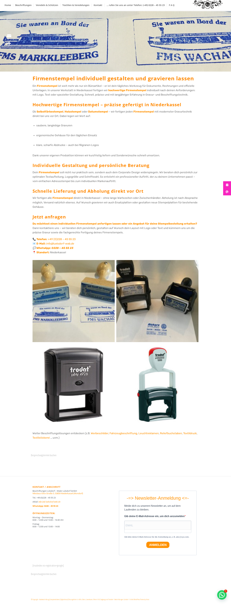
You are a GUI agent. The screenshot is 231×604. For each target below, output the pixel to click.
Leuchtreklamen (148, 433)
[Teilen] (9, 43)
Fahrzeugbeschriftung (123, 433)
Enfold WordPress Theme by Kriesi (139, 599)
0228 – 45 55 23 (62, 248)
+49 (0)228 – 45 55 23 (62, 239)
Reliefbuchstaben (171, 433)
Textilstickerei (41, 437)
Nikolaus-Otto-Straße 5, (58, 493)
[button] (222, 595)
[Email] (9, 36)
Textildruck (190, 433)
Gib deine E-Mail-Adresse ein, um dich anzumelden (154, 516)
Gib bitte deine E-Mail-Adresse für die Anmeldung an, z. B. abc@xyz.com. (156, 537)
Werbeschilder (99, 433)
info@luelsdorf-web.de (60, 243)
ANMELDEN (158, 545)
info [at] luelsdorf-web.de (49, 501)
